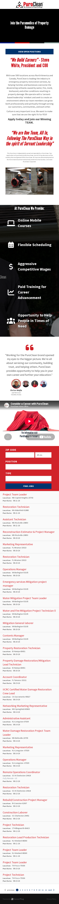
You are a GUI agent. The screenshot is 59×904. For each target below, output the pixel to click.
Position (11, 461)
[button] (16, 388)
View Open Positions (29, 51)
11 (43, 890)
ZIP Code (10, 449)
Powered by (7, 899)
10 (39, 890)
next (50, 890)
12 (46, 890)
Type (8, 473)
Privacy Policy (51, 899)
